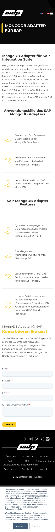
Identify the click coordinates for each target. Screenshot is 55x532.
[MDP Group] (12, 13)
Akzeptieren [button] (20, 526)
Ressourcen (27, 456)
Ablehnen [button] (36, 526)
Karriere (44, 456)
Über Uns (10, 456)
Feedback (27, 469)
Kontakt (44, 469)
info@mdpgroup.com (31, 477)
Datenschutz (10, 469)
